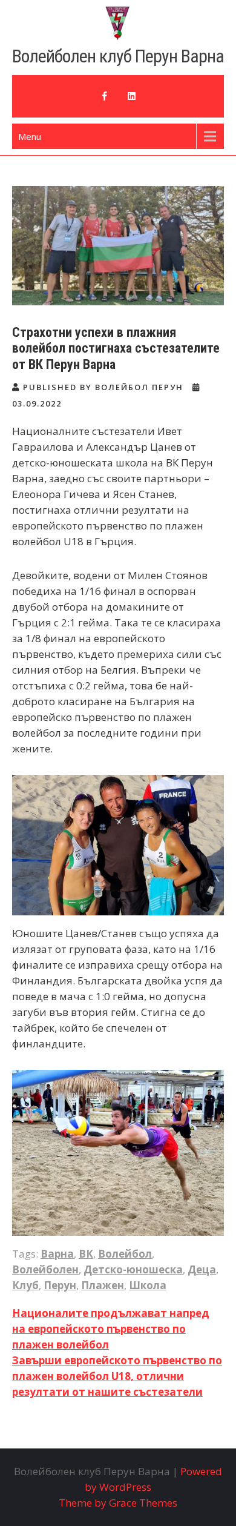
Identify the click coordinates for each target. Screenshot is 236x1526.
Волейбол (125, 1254)
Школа (147, 1285)
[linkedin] (131, 96)
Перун (60, 1285)
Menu (29, 136)
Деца (202, 1269)
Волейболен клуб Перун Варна (118, 56)
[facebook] (105, 96)
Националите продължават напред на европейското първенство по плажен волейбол (110, 1329)
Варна (57, 1254)
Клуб (25, 1285)
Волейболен (45, 1269)
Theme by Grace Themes (118, 1503)
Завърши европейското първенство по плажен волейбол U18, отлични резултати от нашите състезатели (117, 1376)
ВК (86, 1254)
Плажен (102, 1285)
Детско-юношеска (133, 1269)
